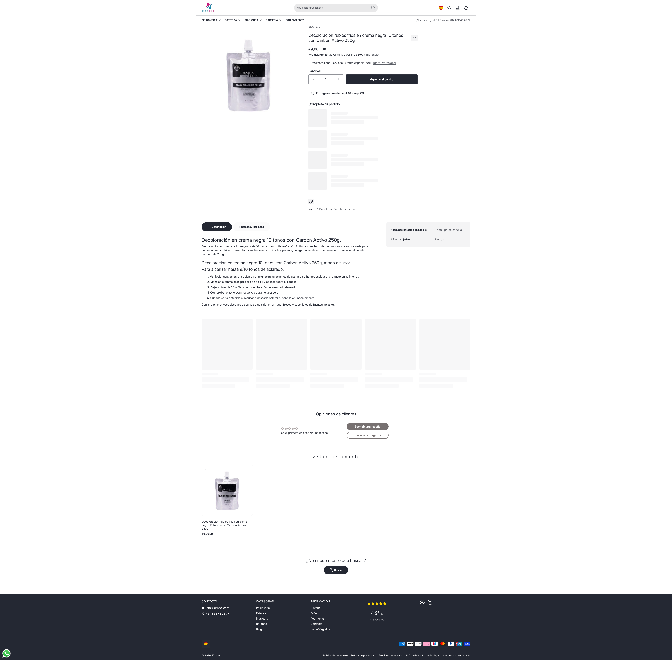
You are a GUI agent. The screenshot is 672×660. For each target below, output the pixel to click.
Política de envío (414, 655)
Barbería (272, 20)
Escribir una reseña (367, 426)
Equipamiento (295, 20)
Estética (231, 20)
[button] (441, 7)
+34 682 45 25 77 (460, 20)
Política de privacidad (363, 655)
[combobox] (330, 8)
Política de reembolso (335, 655)
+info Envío (371, 54)
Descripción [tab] (219, 226)
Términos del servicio (390, 655)
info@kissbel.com (217, 608)
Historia (315, 608)
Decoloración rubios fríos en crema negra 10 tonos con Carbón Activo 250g (225, 525)
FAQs (313, 613)
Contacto (316, 624)
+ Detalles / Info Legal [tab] (252, 226)
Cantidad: (314, 71)
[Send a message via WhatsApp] (6, 653)
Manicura (251, 20)
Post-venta (317, 618)
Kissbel (216, 655)
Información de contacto (456, 655)
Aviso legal (433, 655)
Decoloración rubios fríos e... (338, 209)
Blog (259, 629)
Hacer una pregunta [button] (367, 435)
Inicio (311, 209)
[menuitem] (281, 608)
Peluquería (209, 20)
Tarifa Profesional (384, 63)
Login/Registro (320, 629)
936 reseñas (377, 619)
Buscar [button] (338, 569)
